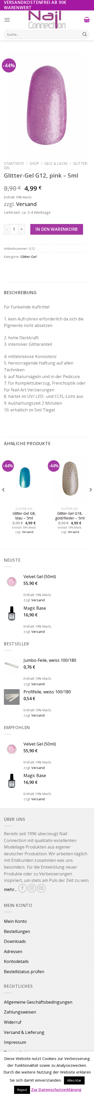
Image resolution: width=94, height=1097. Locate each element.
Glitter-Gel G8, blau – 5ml (24, 515)
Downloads (15, 941)
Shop (34, 163)
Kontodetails (16, 961)
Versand (26, 204)
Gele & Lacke (56, 163)
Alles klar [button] (74, 1080)
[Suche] (84, 34)
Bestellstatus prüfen (24, 971)
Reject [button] (22, 1089)
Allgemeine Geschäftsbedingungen (38, 1002)
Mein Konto (15, 921)
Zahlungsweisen (20, 1012)
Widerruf (12, 1022)
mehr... (10, 889)
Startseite (14, 163)
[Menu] (7, 19)
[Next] (90, 500)
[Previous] (3, 500)
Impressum (15, 1042)
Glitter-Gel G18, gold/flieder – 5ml (70, 515)
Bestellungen (17, 931)
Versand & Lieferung (24, 1032)
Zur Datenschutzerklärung (56, 1089)
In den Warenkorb (57, 229)
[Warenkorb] (87, 19)
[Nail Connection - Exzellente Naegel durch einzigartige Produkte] (47, 19)
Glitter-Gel (28, 256)
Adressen (13, 951)
